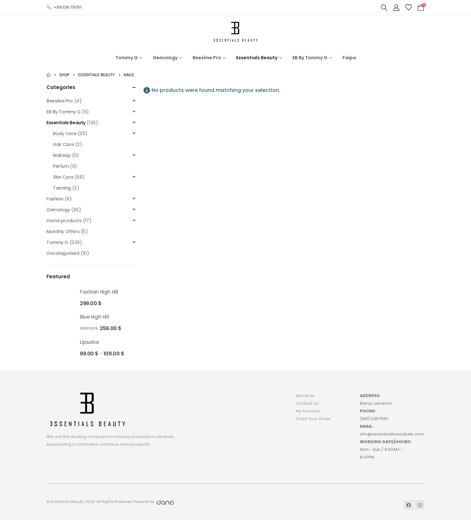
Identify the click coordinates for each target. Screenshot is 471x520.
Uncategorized (62, 253)
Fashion (54, 199)
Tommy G (126, 57)
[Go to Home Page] (48, 75)
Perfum (61, 166)
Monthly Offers (62, 231)
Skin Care (63, 177)
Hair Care (63, 144)
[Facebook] (408, 505)
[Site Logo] (235, 31)
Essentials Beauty (256, 57)
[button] (384, 8)
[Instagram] (420, 505)
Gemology (165, 57)
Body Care (64, 133)
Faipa (349, 57)
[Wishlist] (408, 7)
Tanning (62, 188)
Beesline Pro (207, 57)
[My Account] (396, 8)
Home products (64, 220)
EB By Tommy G (310, 57)
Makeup (61, 155)
